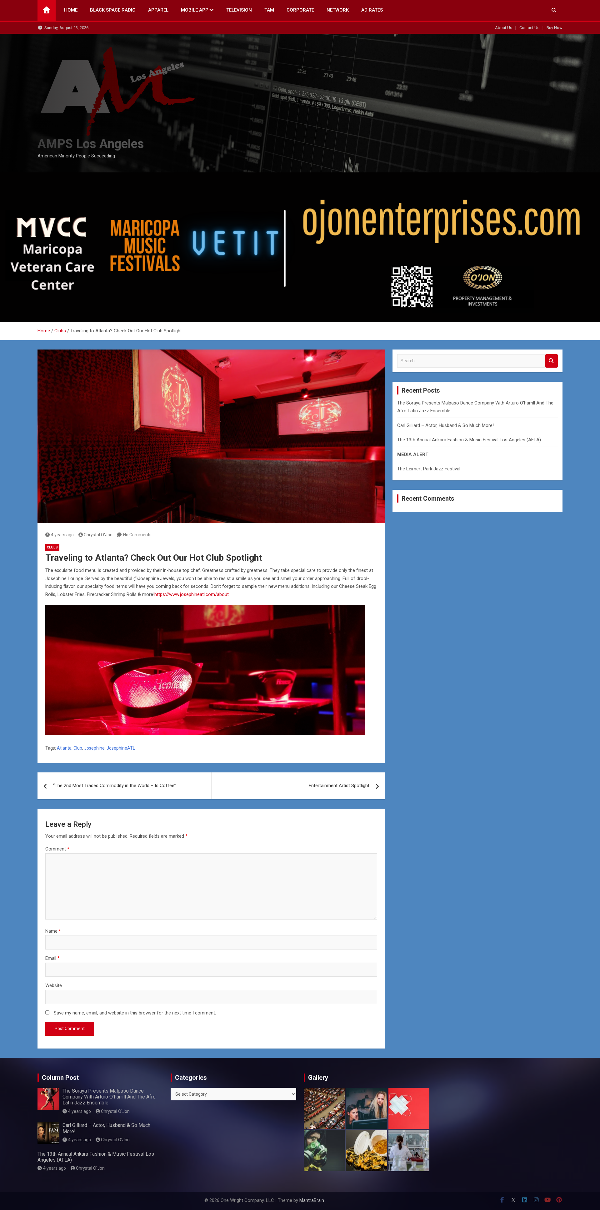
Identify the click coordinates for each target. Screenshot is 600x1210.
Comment (57, 849)
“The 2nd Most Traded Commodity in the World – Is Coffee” (114, 785)
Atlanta (64, 748)
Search (551, 361)
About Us (503, 27)
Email (52, 958)
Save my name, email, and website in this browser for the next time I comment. (135, 1013)
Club (77, 748)
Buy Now (554, 27)
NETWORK (338, 10)
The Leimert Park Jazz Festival (428, 469)
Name (53, 931)
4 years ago (62, 534)
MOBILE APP (194, 10)
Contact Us (529, 27)
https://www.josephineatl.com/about (191, 594)
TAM (269, 10)
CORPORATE (300, 10)
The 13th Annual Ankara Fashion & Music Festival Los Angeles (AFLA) (469, 440)
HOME (71, 10)
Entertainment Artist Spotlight (339, 785)
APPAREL (158, 10)
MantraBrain (311, 1200)
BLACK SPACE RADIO (113, 10)
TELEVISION (239, 10)
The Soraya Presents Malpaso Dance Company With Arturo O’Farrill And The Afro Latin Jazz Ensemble (109, 1097)
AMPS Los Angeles (91, 143)
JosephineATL (121, 748)
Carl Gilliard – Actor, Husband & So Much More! (445, 425)
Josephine (94, 748)
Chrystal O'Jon (98, 534)
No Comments (137, 534)
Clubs (52, 547)
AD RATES (372, 10)
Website (53, 985)
